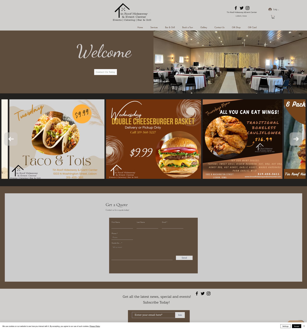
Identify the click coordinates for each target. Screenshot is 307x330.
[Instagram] (247, 8)
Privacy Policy (95, 326)
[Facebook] (235, 8)
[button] (273, 17)
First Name (116, 222)
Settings (285, 326)
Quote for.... (116, 243)
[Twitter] (241, 8)
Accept (296, 326)
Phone (114, 233)
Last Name (141, 222)
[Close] (304, 326)
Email (164, 222)
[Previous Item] (11, 139)
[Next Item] (296, 139)
